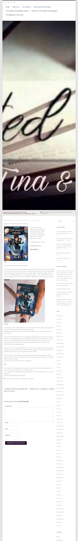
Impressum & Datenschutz (42, 7)
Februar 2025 (60, 377)
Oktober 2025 (60, 350)
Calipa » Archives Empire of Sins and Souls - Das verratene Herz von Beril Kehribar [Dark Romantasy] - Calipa (65, 272)
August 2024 (59, 398)
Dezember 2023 (60, 426)
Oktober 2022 (60, 474)
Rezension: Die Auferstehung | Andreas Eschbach (65, 294)
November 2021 (60, 512)
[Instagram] (5, 2)
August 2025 (59, 357)
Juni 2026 (59, 322)
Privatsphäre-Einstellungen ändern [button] (17, 11)
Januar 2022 (59, 505)
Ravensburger (24, 378)
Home (8, 7)
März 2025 (59, 374)
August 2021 (59, 522)
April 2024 (59, 412)
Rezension (31, 378)
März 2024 (59, 415)
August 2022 (59, 481)
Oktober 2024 (60, 391)
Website (7, 435)
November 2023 (60, 429)
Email (6, 428)
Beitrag (58, 536)
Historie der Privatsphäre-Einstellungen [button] (44, 11)
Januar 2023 (59, 463)
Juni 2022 (59, 488)
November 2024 (60, 388)
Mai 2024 (59, 408)
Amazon (39, 245)
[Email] (8, 2)
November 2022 (60, 470)
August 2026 (59, 315)
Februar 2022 (60, 501)
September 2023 (60, 436)
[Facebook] (11, 2)
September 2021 (60, 519)
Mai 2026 (59, 326)
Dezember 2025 (60, 343)
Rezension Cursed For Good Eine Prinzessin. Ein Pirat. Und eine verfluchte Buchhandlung (64, 245)
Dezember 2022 (60, 467)
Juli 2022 (59, 484)
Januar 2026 (59, 339)
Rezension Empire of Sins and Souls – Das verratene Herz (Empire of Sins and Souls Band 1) (65, 278)
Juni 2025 (59, 364)
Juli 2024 (59, 401)
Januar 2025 (59, 381)
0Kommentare (36, 220)
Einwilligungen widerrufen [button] (14, 15)
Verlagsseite (33, 245)
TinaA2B (58, 283)
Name (6, 422)
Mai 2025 (59, 367)
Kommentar (8, 406)
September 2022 (60, 477)
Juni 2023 (59, 446)
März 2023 (59, 457)
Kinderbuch (17, 378)
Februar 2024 (60, 419)
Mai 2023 (59, 450)
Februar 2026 (60, 336)
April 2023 (59, 453)
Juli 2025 (59, 360)
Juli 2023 (59, 443)
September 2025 (60, 353)
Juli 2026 (59, 319)
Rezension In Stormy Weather (63, 253)
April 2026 (59, 329)
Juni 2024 (59, 405)
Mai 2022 (59, 491)
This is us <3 (16, 7)
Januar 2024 (59, 422)
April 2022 (59, 494)
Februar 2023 (60, 460)
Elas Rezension (22, 220)
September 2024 (60, 395)
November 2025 (60, 346)
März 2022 (59, 498)
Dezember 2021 (60, 508)
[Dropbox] (14, 2)
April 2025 (59, 370)
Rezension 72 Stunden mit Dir (63, 258)
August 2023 (59, 439)
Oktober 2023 (60, 432)
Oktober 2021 (60, 515)
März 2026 (59, 333)
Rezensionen (26, 7)
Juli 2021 (59, 525)
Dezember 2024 (60, 384)
